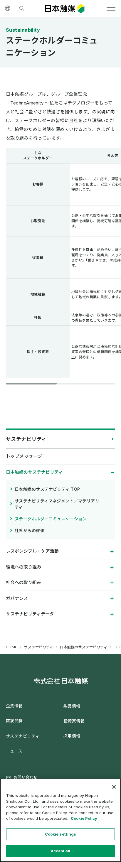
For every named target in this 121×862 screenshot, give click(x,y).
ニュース (14, 750)
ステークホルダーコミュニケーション (51, 518)
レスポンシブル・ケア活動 (32, 551)
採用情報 (71, 735)
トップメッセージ (24, 456)
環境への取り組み (23, 567)
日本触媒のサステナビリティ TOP (47, 489)
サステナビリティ (26, 439)
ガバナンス (17, 598)
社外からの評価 (29, 530)
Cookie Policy (84, 818)
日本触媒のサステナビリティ (34, 472)
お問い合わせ (26, 777)
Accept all (60, 850)
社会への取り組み (23, 582)
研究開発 (14, 720)
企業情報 (14, 706)
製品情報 (71, 706)
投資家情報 (74, 720)
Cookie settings (60, 834)
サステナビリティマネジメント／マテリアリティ (57, 504)
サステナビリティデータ (30, 614)
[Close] (113, 786)
